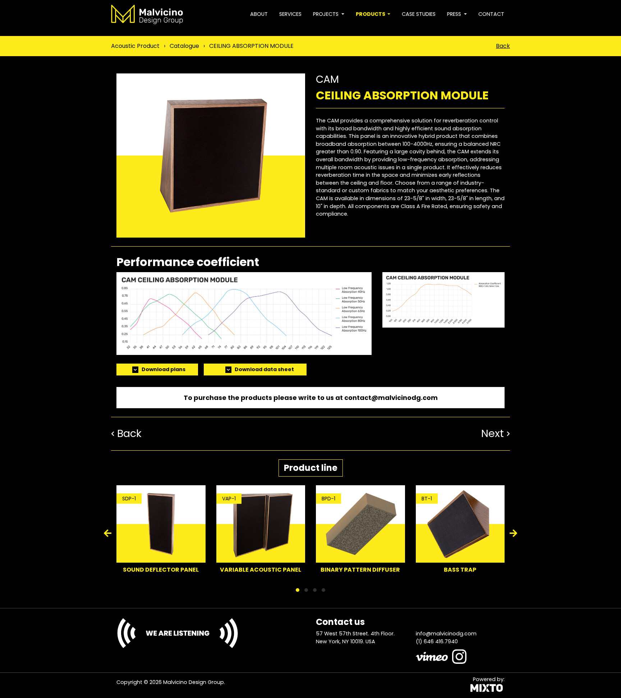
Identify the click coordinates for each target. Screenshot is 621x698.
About (259, 14)
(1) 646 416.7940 (437, 641)
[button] (297, 590)
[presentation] (108, 534)
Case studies (419, 14)
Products (371, 14)
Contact (491, 14)
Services (290, 14)
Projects (326, 14)
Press (455, 14)
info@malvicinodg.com (446, 633)
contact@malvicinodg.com (391, 397)
